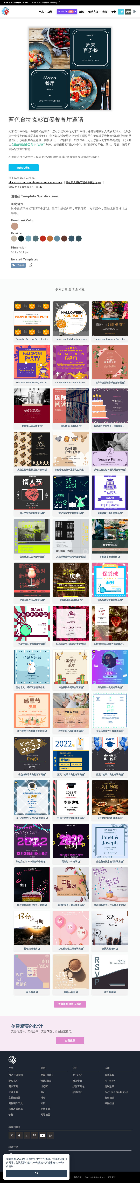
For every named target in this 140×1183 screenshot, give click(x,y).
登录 (127, 11)
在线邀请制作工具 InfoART (28, 144)
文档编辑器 (14, 1097)
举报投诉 (109, 1103)
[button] (51, 12)
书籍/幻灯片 (47, 1075)
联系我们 (77, 1092)
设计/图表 (46, 1080)
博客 (43, 1097)
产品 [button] (41, 11)
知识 (43, 1103)
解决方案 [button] (93, 11)
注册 (120, 11)
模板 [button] (104, 11)
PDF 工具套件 (16, 1075)
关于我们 (77, 1075)
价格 (113, 11)
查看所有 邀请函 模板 (70, 1004)
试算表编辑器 (16, 1108)
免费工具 (45, 1108)
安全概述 (109, 1097)
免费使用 (70, 1040)
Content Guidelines (116, 1092)
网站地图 (45, 1114)
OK (36, 1173)
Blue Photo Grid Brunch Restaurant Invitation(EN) (36, 182)
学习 (43, 1092)
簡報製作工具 (16, 1103)
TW (36, 186)
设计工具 (13, 1092)
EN (31, 186)
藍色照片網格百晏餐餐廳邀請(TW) (84, 182)
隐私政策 (109, 1086)
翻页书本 (13, 1080)
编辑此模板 (23, 167)
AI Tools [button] (65, 11)
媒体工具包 (79, 1086)
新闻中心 (77, 1080)
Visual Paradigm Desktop (45, 2)
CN (40, 186)
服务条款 (109, 1075)
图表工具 (13, 1086)
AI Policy (110, 1080)
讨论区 (44, 1086)
